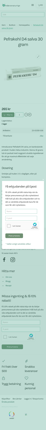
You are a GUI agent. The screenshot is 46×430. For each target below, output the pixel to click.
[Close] (43, 179)
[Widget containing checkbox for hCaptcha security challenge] (22, 226)
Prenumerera (14, 236)
